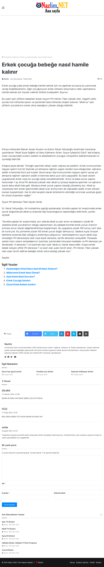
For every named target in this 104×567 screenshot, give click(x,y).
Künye (72, 562)
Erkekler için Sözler (45, 371)
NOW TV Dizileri (9, 529)
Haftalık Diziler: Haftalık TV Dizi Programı (19, 543)
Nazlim (6, 79)
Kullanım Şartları (82, 562)
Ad (3, 483)
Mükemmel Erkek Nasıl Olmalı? (23, 272)
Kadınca (16, 57)
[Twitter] (12, 357)
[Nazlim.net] (52, 7)
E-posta (6, 493)
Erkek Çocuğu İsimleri (18, 280)
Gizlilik (92, 562)
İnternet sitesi (59, 493)
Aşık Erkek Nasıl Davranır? (20, 276)
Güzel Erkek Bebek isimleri (21, 284)
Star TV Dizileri (8, 522)
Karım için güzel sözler (12, 371)
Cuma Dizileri (7, 550)
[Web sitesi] (5, 357)
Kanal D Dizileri (8, 536)
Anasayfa (7, 57)
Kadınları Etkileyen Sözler (82, 371)
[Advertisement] (52, 128)
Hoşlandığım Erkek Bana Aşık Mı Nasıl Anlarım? (31, 268)
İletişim (98, 562)
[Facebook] (9, 357)
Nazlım (40, 562)
